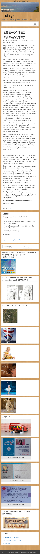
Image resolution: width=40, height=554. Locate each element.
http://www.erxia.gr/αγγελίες (12, 240)
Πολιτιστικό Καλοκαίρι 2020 (12, 540)
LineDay (32, 552)
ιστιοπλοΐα (6, 543)
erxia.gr (7, 16)
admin (9, 208)
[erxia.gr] (20, 7)
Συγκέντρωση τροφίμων (11, 537)
